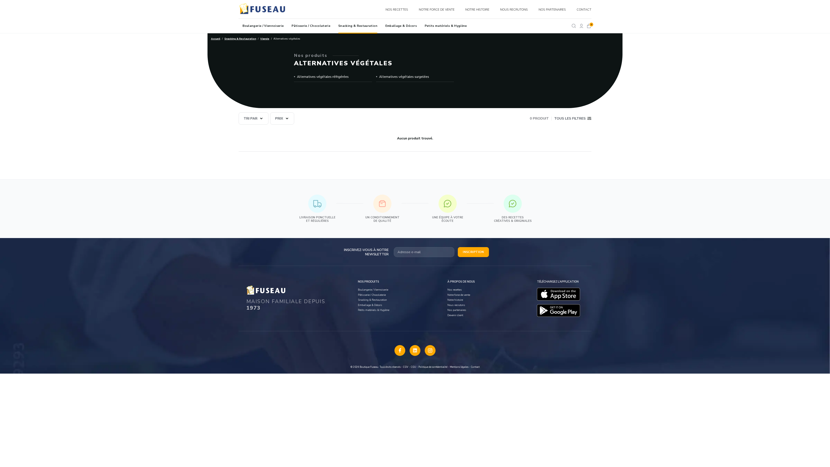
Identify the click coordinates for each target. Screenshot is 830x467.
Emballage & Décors (401, 26)
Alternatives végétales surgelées (404, 77)
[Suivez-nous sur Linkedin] (415, 350)
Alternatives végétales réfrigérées (323, 77)
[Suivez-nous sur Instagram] (430, 350)
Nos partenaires (552, 10)
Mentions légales (459, 367)
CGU (413, 367)
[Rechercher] (573, 25)
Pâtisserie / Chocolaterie (311, 26)
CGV (405, 367)
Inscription (473, 252)
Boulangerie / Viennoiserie (263, 26)
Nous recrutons (514, 10)
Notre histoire (477, 10)
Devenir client (455, 315)
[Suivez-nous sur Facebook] (399, 350)
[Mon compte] (581, 25)
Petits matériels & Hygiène (446, 26)
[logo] (263, 9)
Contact (584, 10)
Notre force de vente (437, 10)
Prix (279, 118)
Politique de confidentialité (432, 367)
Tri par (250, 118)
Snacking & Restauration (357, 26)
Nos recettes (397, 10)
